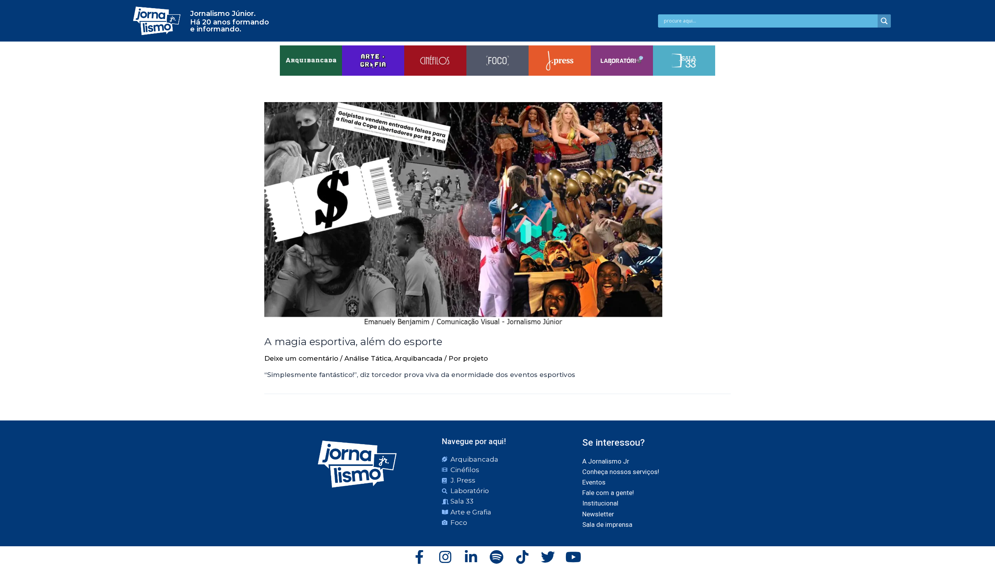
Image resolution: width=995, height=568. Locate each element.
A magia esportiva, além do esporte (353, 341)
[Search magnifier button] (884, 21)
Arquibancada (418, 358)
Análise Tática (367, 358)
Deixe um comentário (301, 358)
